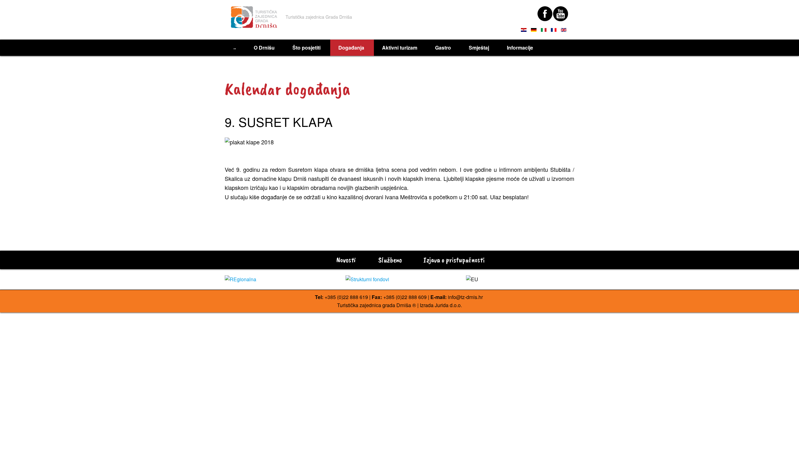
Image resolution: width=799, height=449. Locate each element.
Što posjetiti (306, 47)
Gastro (443, 47)
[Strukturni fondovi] (400, 279)
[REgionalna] (279, 279)
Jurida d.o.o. (448, 305)
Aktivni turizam (399, 47)
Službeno (389, 259)
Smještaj (479, 47)
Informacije (520, 47)
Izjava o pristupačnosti (453, 259)
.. (234, 47)
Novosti (345, 259)
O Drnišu (264, 47)
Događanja (351, 47)
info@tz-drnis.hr (465, 297)
